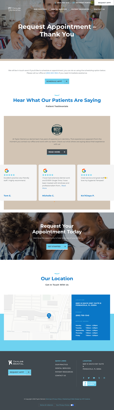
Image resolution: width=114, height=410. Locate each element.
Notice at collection (46, 405)
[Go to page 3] (58, 201)
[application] (38, 317)
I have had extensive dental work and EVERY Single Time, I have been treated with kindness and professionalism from (56, 183)
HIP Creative (86, 399)
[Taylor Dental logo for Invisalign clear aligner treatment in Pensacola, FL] (14, 9)
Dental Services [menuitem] (59, 9)
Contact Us (60, 375)
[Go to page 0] (54, 201)
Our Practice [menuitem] (40, 9)
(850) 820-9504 (52, 73)
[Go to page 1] (55, 201)
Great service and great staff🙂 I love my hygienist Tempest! (94, 179)
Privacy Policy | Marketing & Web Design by (67, 399)
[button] (49, 316)
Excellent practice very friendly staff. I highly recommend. (16, 179)
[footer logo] (15, 362)
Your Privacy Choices (63, 405)
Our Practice (61, 364)
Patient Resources (64, 372)
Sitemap (48, 399)
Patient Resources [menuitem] (80, 9)
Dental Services (63, 368)
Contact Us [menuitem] (99, 9)
